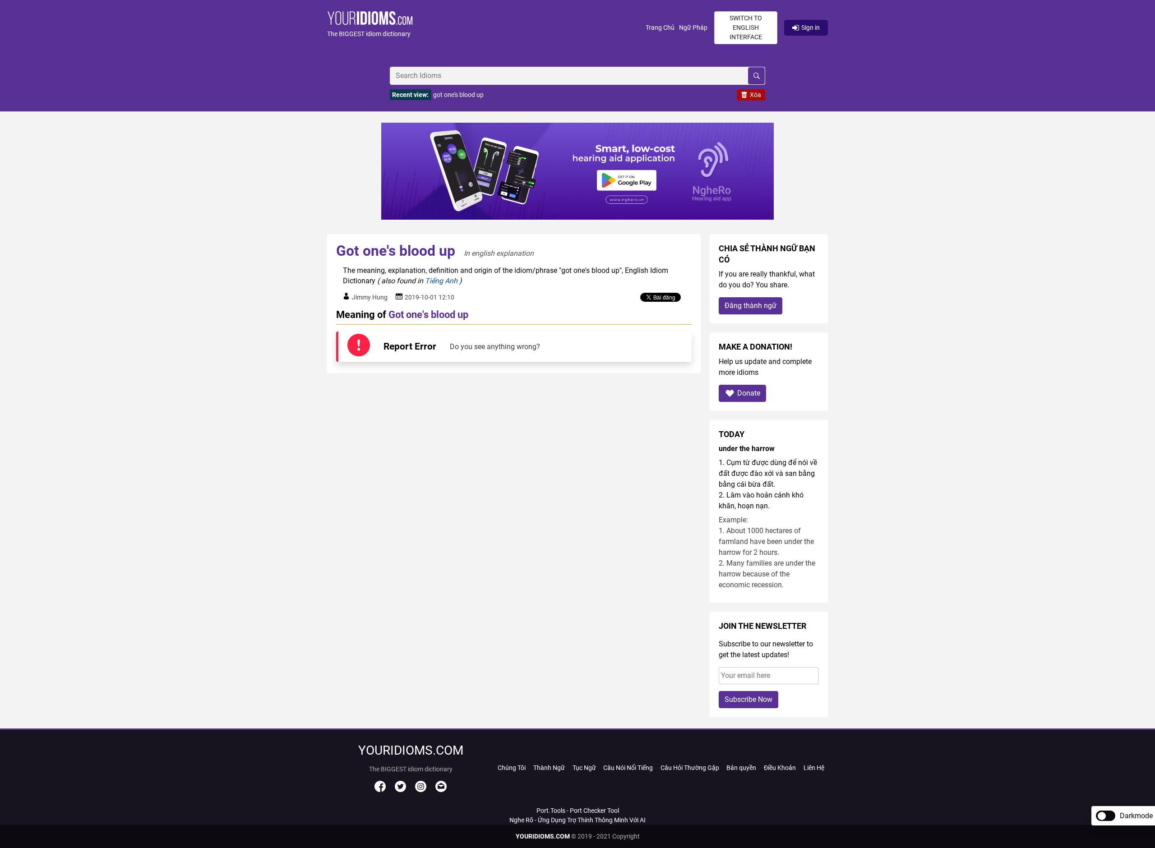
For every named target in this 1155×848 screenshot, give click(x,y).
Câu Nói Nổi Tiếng (628, 767)
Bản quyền (741, 767)
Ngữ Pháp (693, 27)
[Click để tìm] (756, 75)
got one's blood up (458, 94)
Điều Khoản (780, 767)
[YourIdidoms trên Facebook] (380, 789)
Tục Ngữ (584, 767)
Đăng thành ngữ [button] (750, 305)
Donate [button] (748, 393)
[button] (486, 27)
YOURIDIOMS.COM (543, 836)
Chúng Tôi (512, 767)
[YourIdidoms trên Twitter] (400, 789)
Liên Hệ (814, 767)
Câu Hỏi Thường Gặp (690, 767)
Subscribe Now (748, 699)
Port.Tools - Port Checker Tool (577, 810)
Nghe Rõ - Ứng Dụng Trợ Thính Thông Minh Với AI (577, 820)
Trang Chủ (660, 27)
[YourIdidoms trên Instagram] (420, 789)
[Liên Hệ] (441, 789)
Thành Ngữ (549, 767)
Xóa (755, 94)
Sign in (810, 27)
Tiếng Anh (441, 281)
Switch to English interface (746, 27)
